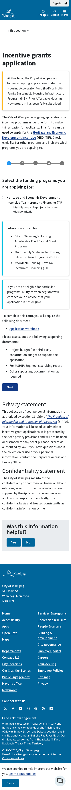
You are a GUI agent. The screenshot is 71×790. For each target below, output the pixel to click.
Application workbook (24, 329)
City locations (12, 664)
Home (6, 613)
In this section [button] (16, 30)
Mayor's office (12, 683)
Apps (5, 626)
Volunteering (47, 664)
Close (10, 783)
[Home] (8, 13)
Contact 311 (10, 657)
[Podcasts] (36, 709)
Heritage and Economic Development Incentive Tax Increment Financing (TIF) (35, 200)
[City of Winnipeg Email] (51, 709)
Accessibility (11, 620)
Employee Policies (50, 670)
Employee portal (49, 651)
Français (43, 14)
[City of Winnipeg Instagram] (28, 709)
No (28, 542)
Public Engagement (16, 677)
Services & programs (52, 613)
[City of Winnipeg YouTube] (20, 709)
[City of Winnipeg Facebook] (13, 709)
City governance (49, 644)
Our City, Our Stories (16, 670)
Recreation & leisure (52, 620)
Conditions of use (13, 758)
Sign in (57, 3)
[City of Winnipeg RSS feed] (43, 709)
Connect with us (13, 701)
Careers (43, 657)
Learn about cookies (22, 774)
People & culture (50, 626)
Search (55, 14)
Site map (44, 677)
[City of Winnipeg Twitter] (5, 709)
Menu (64, 14)
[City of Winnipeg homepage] (14, 576)
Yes (13, 542)
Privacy (43, 683)
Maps (5, 639)
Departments (11, 651)
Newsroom (9, 690)
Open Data (9, 633)
